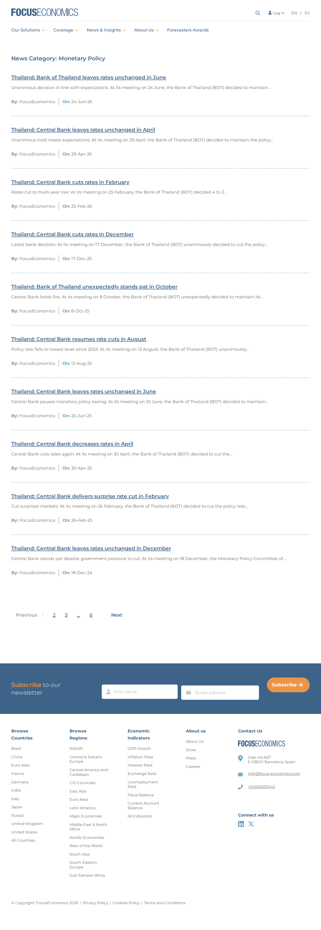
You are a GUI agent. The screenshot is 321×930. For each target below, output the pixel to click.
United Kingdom (27, 823)
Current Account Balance (143, 805)
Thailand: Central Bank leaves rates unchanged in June (83, 392)
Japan (17, 807)
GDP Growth (139, 748)
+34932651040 (261, 787)
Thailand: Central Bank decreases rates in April (72, 444)
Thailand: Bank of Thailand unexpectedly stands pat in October (94, 287)
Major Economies (86, 816)
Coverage (63, 30)
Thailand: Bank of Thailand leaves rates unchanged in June (88, 77)
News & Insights (104, 30)
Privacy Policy (95, 903)
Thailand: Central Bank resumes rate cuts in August (78, 339)
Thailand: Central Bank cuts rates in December (72, 234)
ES (307, 13)
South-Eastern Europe (83, 864)
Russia (17, 815)
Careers (193, 766)
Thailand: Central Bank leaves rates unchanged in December (91, 548)
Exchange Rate (142, 773)
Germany (20, 782)
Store (191, 750)
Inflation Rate (140, 757)
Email (187, 681)
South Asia (80, 854)
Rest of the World (86, 846)
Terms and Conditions (164, 903)
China (16, 757)
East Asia (78, 791)
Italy (15, 799)
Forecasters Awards (188, 30)
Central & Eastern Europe (86, 759)
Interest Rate (140, 765)
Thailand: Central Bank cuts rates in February (70, 182)
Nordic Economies (87, 837)
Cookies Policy (126, 903)
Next (116, 615)
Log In (279, 13)
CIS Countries (82, 783)
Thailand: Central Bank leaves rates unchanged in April (83, 130)
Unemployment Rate (143, 784)
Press (191, 758)
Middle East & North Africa (88, 827)
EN (294, 13)
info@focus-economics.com (274, 773)
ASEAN (76, 748)
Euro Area (20, 765)
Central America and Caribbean (89, 772)
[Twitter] (251, 824)
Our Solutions (25, 30)
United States (24, 832)
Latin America (82, 808)
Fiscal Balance (141, 795)
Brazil (16, 748)
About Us (144, 30)
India (16, 790)
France (17, 773)
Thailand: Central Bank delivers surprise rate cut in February (90, 496)
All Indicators (140, 816)
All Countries (23, 840)
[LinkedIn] (241, 824)
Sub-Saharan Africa (87, 875)
